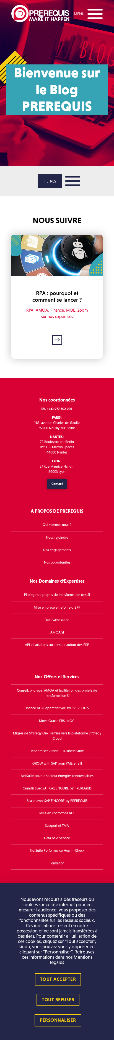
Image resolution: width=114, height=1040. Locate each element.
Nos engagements (57, 550)
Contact (57, 484)
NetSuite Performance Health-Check (57, 851)
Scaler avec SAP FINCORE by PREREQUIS (57, 801)
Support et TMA (57, 826)
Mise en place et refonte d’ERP (57, 607)
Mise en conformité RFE (57, 813)
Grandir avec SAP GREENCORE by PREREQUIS (57, 788)
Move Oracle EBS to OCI (57, 721)
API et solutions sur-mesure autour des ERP (57, 645)
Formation (57, 863)
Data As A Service (57, 838)
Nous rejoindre (57, 537)
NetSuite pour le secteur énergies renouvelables (57, 776)
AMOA (42, 310)
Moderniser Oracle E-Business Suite (57, 751)
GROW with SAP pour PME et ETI (57, 763)
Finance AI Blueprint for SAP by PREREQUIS (57, 708)
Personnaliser (58, 1020)
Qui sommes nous (56, 525)
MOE (70, 310)
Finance (57, 310)
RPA (29, 310)
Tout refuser (58, 999)
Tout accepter (58, 979)
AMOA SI (57, 632)
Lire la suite (57, 340)
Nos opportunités (57, 562)
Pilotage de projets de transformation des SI (57, 595)
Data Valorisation (57, 620)
